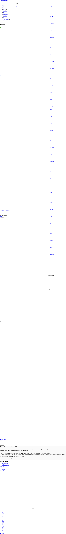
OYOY (2, 530)
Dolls (3, 12)
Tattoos (4, 18)
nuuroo (2, 529)
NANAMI (2, 528)
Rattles (4, 17)
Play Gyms (4, 13)
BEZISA (2, 514)
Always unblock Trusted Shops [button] (3, 532)
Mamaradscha (3, 526)
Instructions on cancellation (5, 463)
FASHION (3, 20)
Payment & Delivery (4, 462)
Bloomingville (3, 515)
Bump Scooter (4, 9)
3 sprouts (2, 512)
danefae (2, 517)
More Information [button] (2, 533)
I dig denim (3, 522)
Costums (4, 10)
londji (2, 525)
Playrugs (4, 15)
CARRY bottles (3, 516)
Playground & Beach (5, 14)
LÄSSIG (2, 524)
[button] (2, 0)
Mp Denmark (3, 527)
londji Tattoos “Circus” (3, 439)
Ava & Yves (3, 513)
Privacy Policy (3, 464)
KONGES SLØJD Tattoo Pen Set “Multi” (5, 210)
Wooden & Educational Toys (6, 19)
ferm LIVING (3, 521)
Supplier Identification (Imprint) (5, 465)
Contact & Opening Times (4, 469)
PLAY (2, 7)
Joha (2, 523)
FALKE (2, 520)
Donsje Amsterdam (3, 518)
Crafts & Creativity (5, 11)
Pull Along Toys (5, 16)
